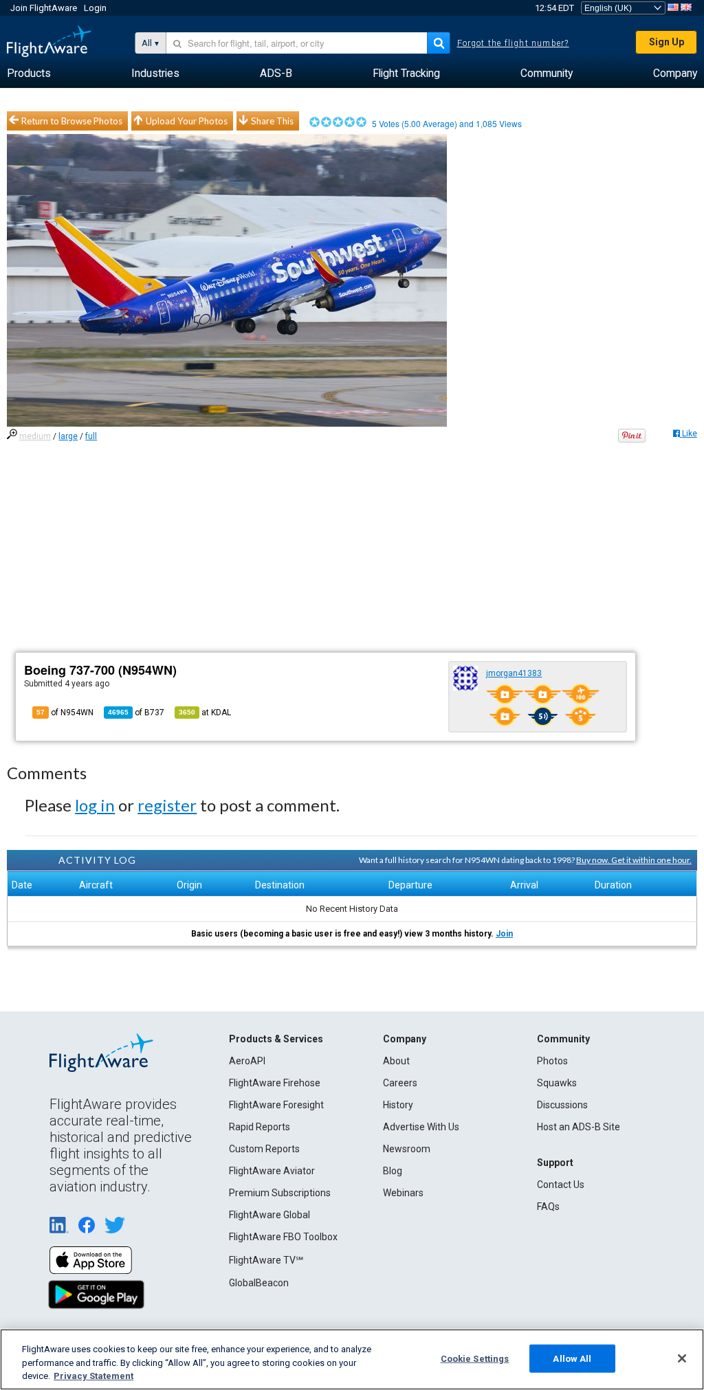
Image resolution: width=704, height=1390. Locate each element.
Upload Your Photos (187, 120)
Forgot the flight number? (513, 43)
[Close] (682, 1358)
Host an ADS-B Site (578, 1126)
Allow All (572, 1358)
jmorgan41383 (514, 673)
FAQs (548, 1206)
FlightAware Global (269, 1214)
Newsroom (406, 1148)
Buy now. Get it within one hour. (634, 860)
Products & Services (276, 1038)
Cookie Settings (475, 1358)
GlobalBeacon (259, 1282)
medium (35, 436)
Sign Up (666, 41)
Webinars (403, 1192)
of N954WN (65, 712)
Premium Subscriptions (280, 1192)
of (136, 712)
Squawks (557, 1082)
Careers (400, 1082)
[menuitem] (28, 73)
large (68, 436)
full (91, 436)
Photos (552, 1060)
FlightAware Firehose (274, 1082)
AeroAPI (247, 1060)
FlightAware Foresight (276, 1104)
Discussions (562, 1104)
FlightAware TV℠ (266, 1260)
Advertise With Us (421, 1126)
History (398, 1104)
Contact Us (560, 1184)
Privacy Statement (93, 1376)
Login (95, 8)
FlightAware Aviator (272, 1170)
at (205, 712)
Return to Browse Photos (71, 120)
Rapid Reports (259, 1126)
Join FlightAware (43, 8)
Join (504, 934)
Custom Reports (264, 1148)
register (167, 805)
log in (95, 805)
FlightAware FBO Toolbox (283, 1236)
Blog (392, 1170)
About (396, 1060)
